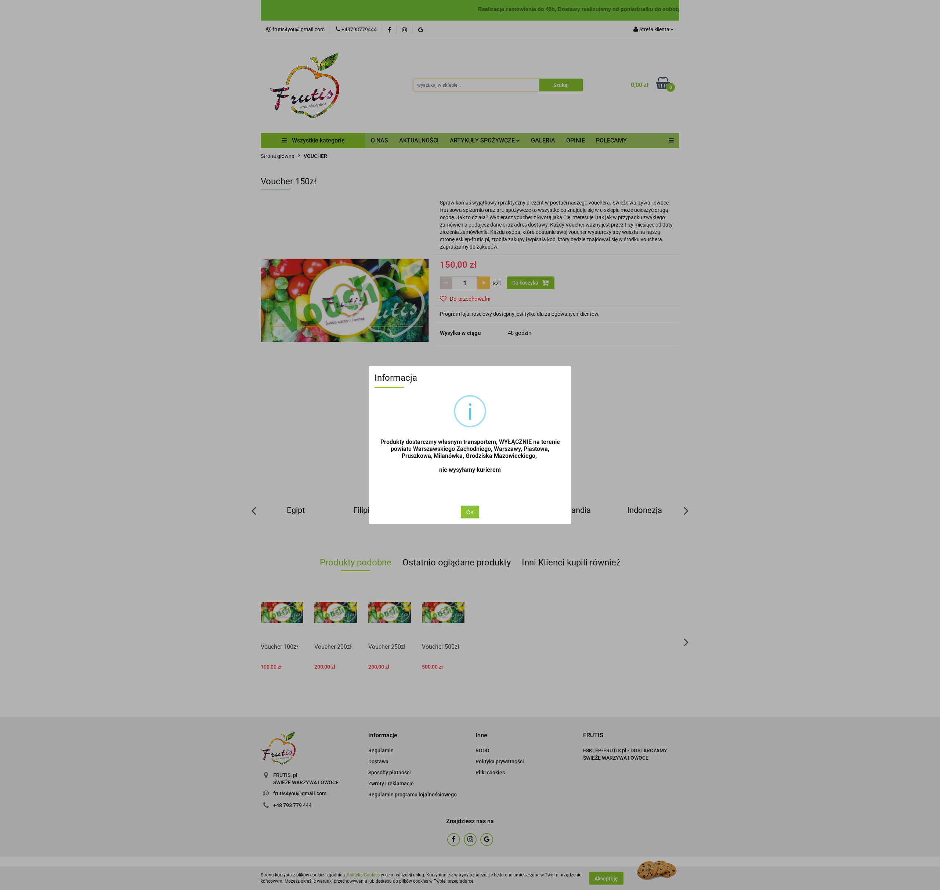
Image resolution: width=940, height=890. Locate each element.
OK (470, 512)
